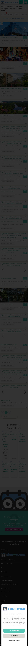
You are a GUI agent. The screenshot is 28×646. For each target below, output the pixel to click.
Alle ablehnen (14, 636)
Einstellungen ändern (14, 640)
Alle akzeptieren (14, 630)
